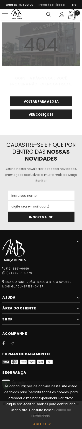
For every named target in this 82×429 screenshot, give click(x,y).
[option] (50, 5)
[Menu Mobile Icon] (5, 14)
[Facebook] (6, 343)
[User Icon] (61, 14)
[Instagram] (15, 343)
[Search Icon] (48, 14)
